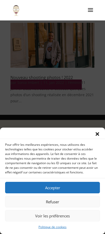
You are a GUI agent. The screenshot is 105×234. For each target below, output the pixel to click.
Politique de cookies (52, 227)
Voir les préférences (52, 215)
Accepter (52, 187)
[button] (97, 134)
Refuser (52, 201)
